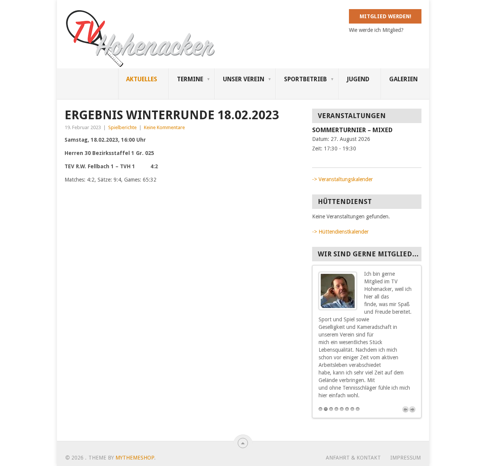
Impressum (405, 458)
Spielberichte (122, 127)
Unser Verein (243, 79)
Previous (405, 409)
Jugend (358, 79)
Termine (190, 79)
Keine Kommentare (164, 127)
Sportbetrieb (305, 79)
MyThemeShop (134, 458)
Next (412, 409)
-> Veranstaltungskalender (342, 179)
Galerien (403, 79)
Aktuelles (141, 79)
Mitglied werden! (385, 16)
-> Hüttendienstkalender (340, 232)
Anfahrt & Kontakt (353, 458)
